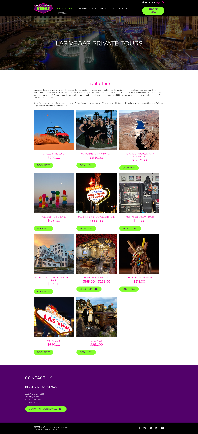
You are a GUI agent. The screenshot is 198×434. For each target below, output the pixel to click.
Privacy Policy (38, 429)
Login (158, 2)
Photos (122, 8)
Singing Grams (107, 8)
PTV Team (63, 13)
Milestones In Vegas (86, 8)
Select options (89, 289)
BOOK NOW (154, 10)
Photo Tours (64, 8)
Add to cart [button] (130, 228)
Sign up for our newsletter (46, 409)
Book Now (43, 165)
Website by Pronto (51, 429)
